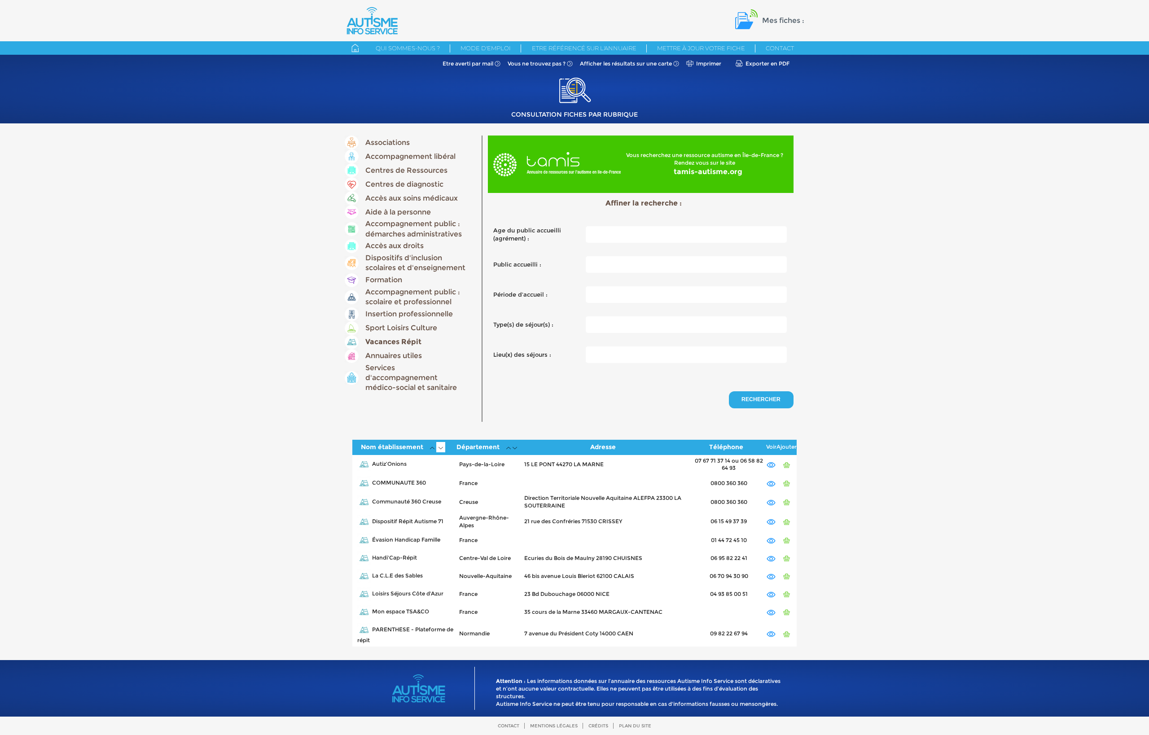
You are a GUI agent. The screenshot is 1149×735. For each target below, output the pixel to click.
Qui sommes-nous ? (408, 48)
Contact (780, 48)
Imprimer (708, 63)
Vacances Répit (393, 341)
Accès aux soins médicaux (411, 198)
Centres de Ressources (406, 170)
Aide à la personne (398, 212)
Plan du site (635, 726)
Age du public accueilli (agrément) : (527, 234)
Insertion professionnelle (409, 314)
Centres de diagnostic (404, 184)
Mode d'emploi (485, 48)
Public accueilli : (517, 264)
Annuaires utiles (393, 355)
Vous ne (537, 63)
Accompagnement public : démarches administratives (413, 228)
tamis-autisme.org (708, 171)
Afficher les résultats (626, 63)
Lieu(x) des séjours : (522, 354)
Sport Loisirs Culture (401, 328)
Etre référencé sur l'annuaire (584, 48)
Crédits (598, 726)
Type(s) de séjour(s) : (523, 324)
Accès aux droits (394, 245)
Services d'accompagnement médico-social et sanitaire (411, 377)
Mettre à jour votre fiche (701, 48)
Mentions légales (554, 726)
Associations (387, 142)
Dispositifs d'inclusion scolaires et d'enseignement (415, 263)
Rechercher (761, 399)
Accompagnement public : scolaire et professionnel (412, 297)
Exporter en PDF (767, 63)
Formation (383, 280)
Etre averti (468, 63)
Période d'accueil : (520, 294)
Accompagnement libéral (410, 156)
